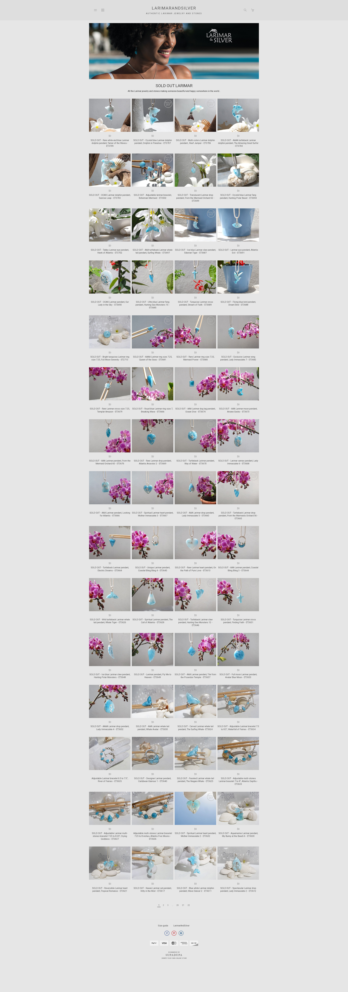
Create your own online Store (174, 958)
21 (183, 905)
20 (177, 905)
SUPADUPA (174, 955)
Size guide (163, 925)
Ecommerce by (174, 952)
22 (189, 905)
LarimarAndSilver (181, 925)
